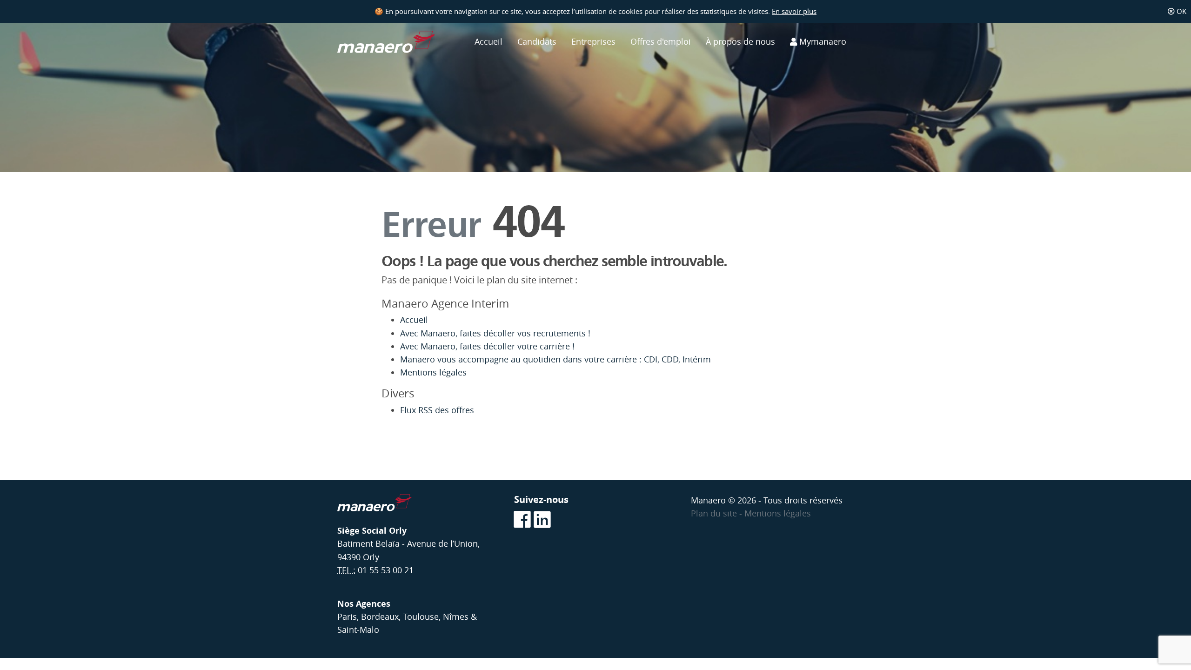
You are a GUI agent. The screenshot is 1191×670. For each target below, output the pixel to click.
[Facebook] (521, 520)
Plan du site (715, 513)
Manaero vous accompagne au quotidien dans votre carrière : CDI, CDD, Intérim (555, 359)
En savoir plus (794, 11)
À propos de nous (740, 41)
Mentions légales (433, 372)
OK (1180, 11)
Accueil (488, 41)
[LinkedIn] (541, 520)
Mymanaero (821, 41)
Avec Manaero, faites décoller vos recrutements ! (496, 333)
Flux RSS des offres (437, 410)
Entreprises (593, 41)
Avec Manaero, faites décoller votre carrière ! (487, 346)
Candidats (536, 41)
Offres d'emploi (660, 41)
